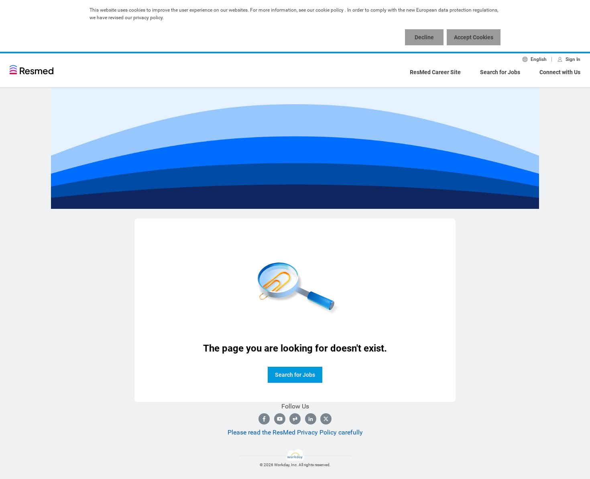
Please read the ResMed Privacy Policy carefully (295, 432)
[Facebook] (264, 418)
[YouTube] (279, 418)
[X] (326, 418)
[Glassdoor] (295, 418)
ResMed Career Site (435, 72)
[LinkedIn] (310, 418)
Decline (424, 37)
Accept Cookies (473, 37)
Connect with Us (559, 72)
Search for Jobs (500, 72)
